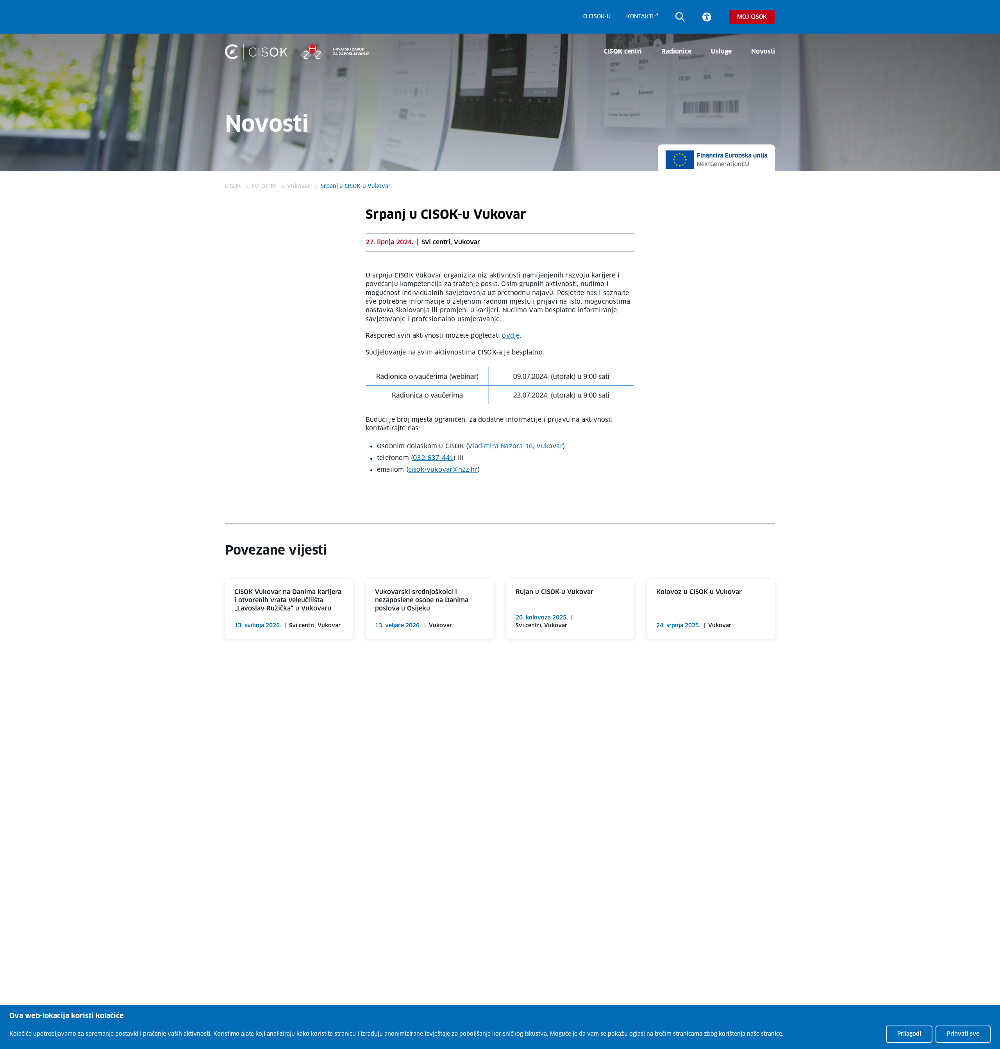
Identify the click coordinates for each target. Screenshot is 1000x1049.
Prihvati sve (963, 1034)
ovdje (511, 336)
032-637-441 (433, 458)
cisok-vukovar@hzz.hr (443, 470)
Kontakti (640, 17)
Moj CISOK (752, 17)
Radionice (676, 51)
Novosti (763, 51)
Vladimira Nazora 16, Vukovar (515, 446)
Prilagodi (909, 1034)
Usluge (721, 51)
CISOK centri (623, 51)
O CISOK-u (597, 17)
